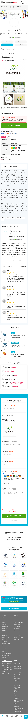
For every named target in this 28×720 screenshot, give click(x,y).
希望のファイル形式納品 (18, 637)
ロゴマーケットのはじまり (17, 663)
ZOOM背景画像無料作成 (7, 653)
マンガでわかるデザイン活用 (5, 650)
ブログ (21, 45)
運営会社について (17, 666)
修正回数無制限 (17, 628)
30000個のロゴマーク (18, 617)
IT (2, 220)
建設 (13, 218)
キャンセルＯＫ (17, 630)
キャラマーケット (5, 655)
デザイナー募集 (17, 678)
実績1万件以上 (17, 635)
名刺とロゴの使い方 (16, 691)
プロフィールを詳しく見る (18, 260)
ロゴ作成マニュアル (6, 643)
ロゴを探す (4, 620)
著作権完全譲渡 (17, 624)
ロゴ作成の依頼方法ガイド (17, 684)
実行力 (8, 49)
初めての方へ (4, 617)
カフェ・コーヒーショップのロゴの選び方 (18, 705)
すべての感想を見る (21, 266)
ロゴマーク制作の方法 (6, 667)
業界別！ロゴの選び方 (6, 673)
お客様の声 (16, 717)
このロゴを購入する (15, 125)
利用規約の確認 (14, 520)
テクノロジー (20, 218)
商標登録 (4, 630)
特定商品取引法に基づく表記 (17, 669)
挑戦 (3, 49)
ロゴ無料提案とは (16, 681)
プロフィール (7, 42)
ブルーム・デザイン (16, 6)
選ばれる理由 (4, 628)
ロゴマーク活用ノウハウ (7, 669)
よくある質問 (4, 635)
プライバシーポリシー (18, 672)
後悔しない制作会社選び (7, 663)
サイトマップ (16, 676)
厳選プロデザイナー (18, 620)
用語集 (3, 671)
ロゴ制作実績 (4, 641)
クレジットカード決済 (9, 473)
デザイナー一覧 (8, 6)
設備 (8, 218)
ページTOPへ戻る (14, 608)
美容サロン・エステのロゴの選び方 (18, 701)
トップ (2, 6)
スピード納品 (16, 632)
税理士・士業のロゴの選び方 (17, 697)
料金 (11, 717)
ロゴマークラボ (5, 660)
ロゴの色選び (4, 648)
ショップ (7, 45)
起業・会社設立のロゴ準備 (17, 687)
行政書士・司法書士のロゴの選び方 (18, 709)
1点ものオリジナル (17, 626)
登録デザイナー (5, 632)
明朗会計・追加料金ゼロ (18, 622)
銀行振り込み (7, 483)
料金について (4, 624)
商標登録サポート (17, 639)
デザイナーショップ (4, 7)
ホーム (2, 717)
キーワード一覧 (17, 674)
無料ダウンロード (5, 645)
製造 (3, 218)
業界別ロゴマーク (5, 637)
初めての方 (7, 717)
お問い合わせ (4, 639)
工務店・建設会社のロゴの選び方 (18, 712)
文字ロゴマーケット (6, 657)
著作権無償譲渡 (5, 626)
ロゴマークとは (5, 665)
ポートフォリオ (21, 42)
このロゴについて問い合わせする (15, 532)
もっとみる (14, 590)
